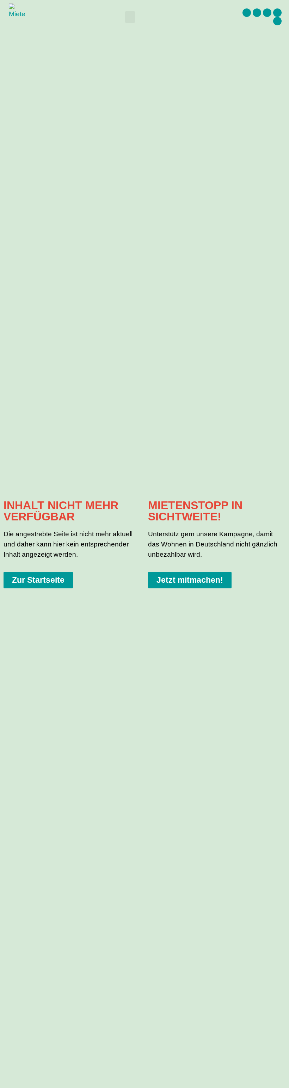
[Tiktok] (277, 12)
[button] (130, 17)
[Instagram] (257, 12)
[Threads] (267, 12)
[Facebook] (246, 12)
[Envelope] (277, 21)
